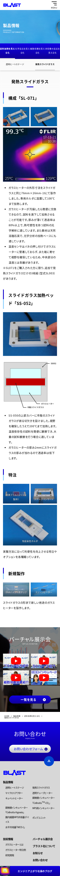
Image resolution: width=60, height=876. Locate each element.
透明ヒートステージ (15, 64)
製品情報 (8, 782)
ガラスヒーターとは (14, 844)
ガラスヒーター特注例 (15, 849)
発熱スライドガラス (44, 64)
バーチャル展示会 (43, 839)
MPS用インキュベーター (43, 808)
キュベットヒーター (14, 798)
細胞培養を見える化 (37, 50)
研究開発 (9, 855)
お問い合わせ (40, 860)
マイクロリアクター (14, 793)
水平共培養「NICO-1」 (15, 827)
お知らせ (38, 853)
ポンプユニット (39, 817)
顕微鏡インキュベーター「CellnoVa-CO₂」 (43, 800)
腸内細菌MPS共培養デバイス (17, 819)
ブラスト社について (44, 846)
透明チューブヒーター (42, 793)
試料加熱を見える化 (7, 50)
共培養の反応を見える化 (52, 50)
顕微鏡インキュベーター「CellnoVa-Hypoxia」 (16, 810)
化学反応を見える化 (22, 50)
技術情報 (8, 839)
